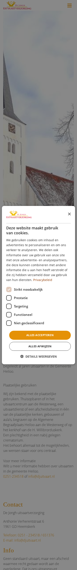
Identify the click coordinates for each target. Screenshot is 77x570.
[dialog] (38, 285)
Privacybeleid (42, 280)
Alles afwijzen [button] (40, 346)
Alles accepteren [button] (40, 335)
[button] (38, 356)
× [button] (69, 214)
